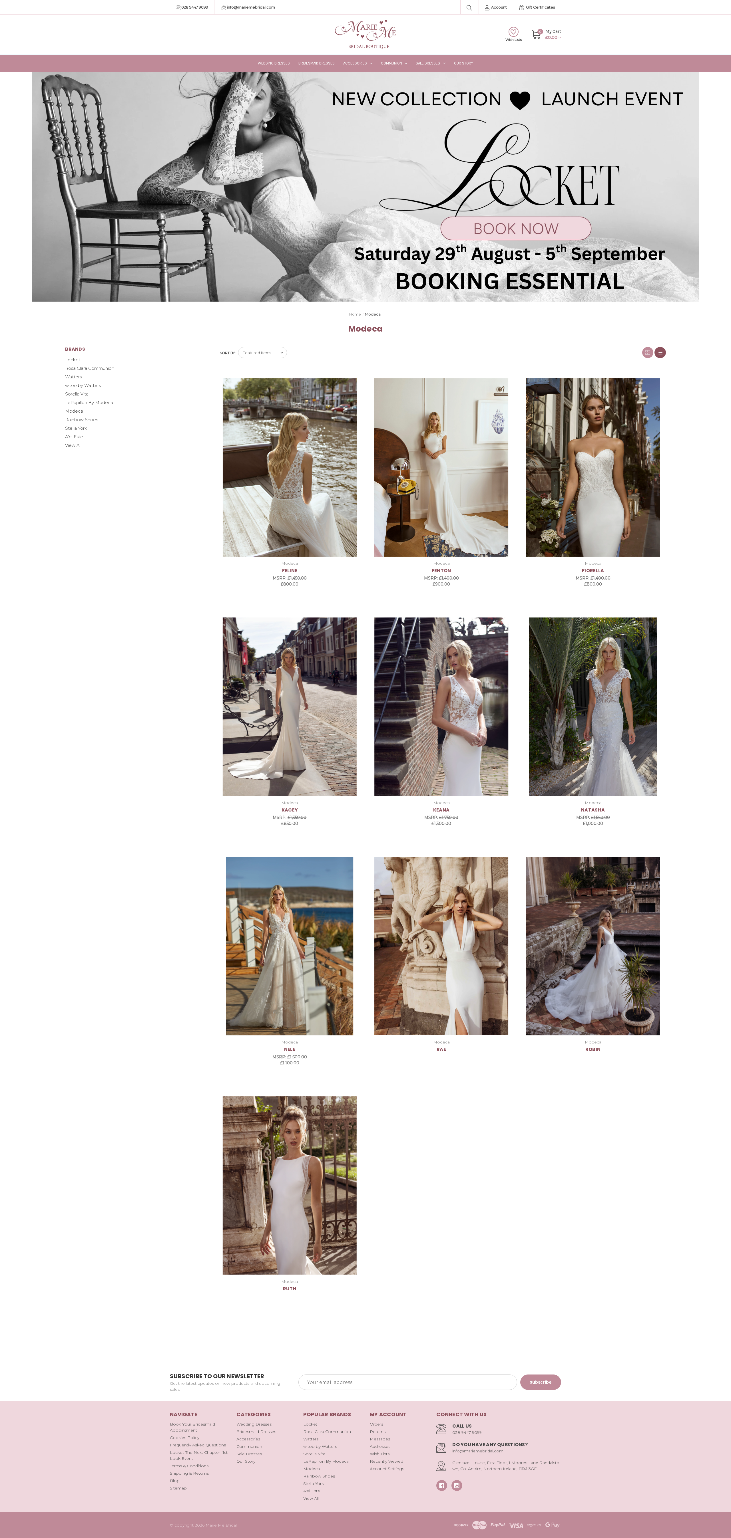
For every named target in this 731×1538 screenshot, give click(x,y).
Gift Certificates (540, 7)
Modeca (74, 411)
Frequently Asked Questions (198, 1445)
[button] (365, 187)
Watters (73, 377)
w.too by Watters (83, 385)
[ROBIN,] (593, 946)
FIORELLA (593, 570)
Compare (351, 383)
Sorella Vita (77, 394)
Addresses (380, 1446)
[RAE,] (441, 946)
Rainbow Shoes (81, 419)
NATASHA (593, 810)
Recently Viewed (386, 1461)
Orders (376, 1424)
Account (498, 7)
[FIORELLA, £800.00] (593, 467)
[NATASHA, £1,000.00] (593, 706)
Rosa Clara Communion (89, 368)
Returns (377, 1431)
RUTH (289, 1288)
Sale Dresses (428, 63)
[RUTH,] (289, 1185)
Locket (72, 359)
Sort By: (228, 353)
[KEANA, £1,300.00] (441, 706)
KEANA (441, 810)
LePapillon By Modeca (89, 402)
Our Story (463, 63)
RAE (441, 1049)
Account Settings (387, 1468)
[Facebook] (441, 1485)
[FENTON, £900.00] (441, 467)
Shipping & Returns (189, 1473)
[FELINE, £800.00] (289, 467)
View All (73, 445)
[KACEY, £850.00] (289, 706)
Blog (175, 1480)
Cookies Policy (184, 1437)
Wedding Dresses (274, 63)
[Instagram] (456, 1485)
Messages (380, 1439)
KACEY (290, 810)
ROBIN (593, 1049)
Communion (391, 63)
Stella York (76, 428)
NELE (289, 1049)
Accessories (355, 63)
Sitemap (178, 1488)
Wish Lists (513, 39)
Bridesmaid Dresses (316, 63)
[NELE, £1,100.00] (289, 946)
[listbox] (262, 352)
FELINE (290, 570)
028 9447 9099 (194, 7)
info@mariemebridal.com (250, 7)
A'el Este (74, 436)
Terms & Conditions (189, 1465)
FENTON (441, 570)
